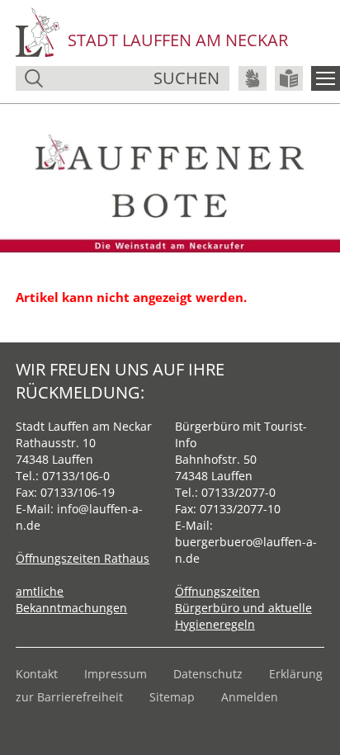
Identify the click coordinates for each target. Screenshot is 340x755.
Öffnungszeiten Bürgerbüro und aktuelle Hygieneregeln (243, 607)
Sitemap (172, 697)
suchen (186, 78)
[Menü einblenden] (325, 78)
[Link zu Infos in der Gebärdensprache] (252, 78)
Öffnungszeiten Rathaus (82, 558)
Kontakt (37, 674)
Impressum (115, 674)
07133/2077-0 (238, 492)
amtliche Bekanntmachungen (71, 599)
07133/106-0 (76, 476)
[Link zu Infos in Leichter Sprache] (289, 78)
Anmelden (249, 697)
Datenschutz (208, 674)
